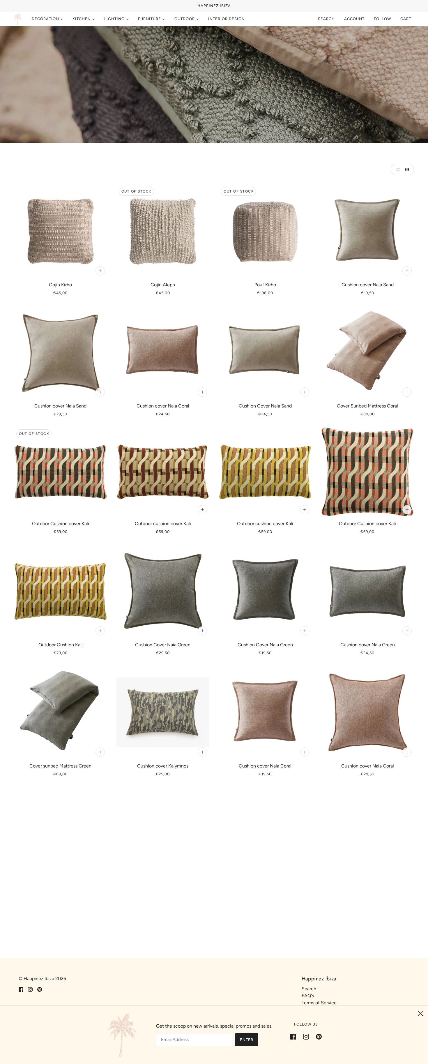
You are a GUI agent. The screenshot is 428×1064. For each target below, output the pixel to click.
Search (326, 19)
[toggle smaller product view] (408, 169)
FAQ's (308, 995)
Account (354, 19)
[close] (420, 1013)
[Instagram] (306, 1036)
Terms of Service (319, 1002)
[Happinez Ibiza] (18, 19)
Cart (406, 19)
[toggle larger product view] (396, 169)
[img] (21, 989)
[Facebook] (295, 1036)
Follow (382, 19)
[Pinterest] (317, 1036)
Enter (246, 1039)
